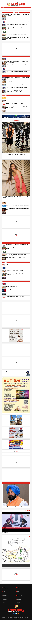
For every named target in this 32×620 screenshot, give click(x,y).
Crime (18, 592)
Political (18, 591)
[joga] (16, 432)
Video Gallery (19, 599)
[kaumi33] (16, 116)
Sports (18, 587)
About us (18, 602)
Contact (18, 603)
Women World (5, 595)
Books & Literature (5, 598)
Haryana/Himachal (5, 588)
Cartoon (4, 602)
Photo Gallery (19, 598)
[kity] (16, 420)
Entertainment (19, 588)
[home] (16, 444)
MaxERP (18, 618)
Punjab (4, 587)
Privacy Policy (19, 617)
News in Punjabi (19, 595)
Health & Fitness (19, 594)
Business (4, 591)
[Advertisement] (16, 49)
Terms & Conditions (25, 617)
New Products (5, 599)
